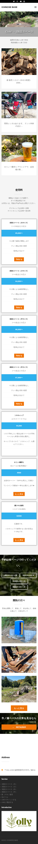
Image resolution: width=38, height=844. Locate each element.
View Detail (19, 628)
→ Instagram (19, 727)
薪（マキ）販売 (7, 794)
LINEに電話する (7, 802)
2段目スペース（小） (9, 787)
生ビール (5, 797)
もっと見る (19, 494)
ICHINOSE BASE (9, 7)
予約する (19, 259)
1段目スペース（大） (9, 784)
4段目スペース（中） (9, 792)
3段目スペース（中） (9, 789)
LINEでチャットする (9, 800)
